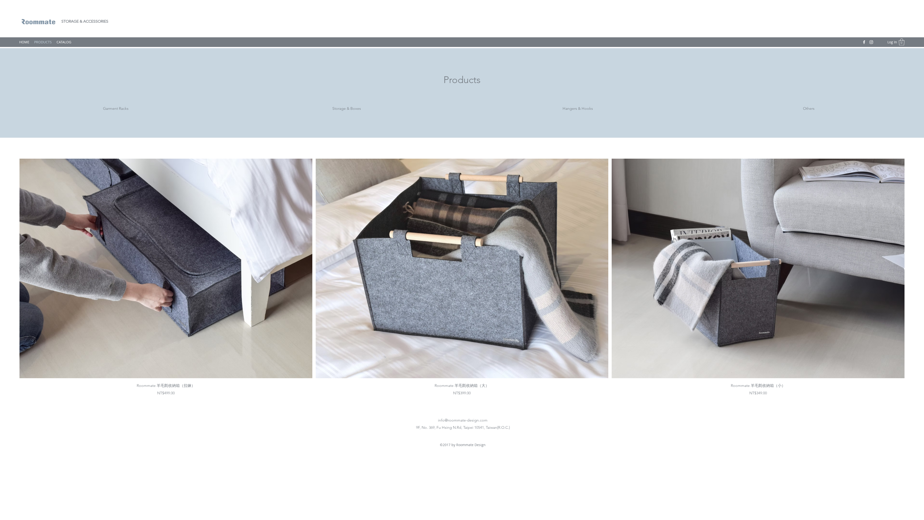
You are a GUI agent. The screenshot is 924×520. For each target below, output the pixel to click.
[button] (902, 42)
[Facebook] (864, 42)
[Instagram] (871, 42)
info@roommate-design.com (463, 420)
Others (809, 108)
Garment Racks (115, 108)
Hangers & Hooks (578, 108)
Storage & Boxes (346, 108)
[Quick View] (165, 268)
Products (462, 79)
